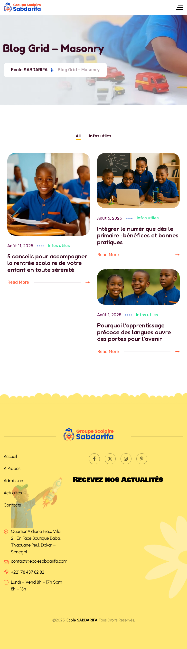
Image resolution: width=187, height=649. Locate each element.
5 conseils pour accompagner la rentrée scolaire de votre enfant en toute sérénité (47, 263)
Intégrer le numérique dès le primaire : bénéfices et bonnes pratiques (137, 235)
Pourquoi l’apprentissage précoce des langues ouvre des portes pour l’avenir (134, 332)
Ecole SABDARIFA (29, 69)
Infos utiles (59, 245)
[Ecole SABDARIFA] (26, 7)
